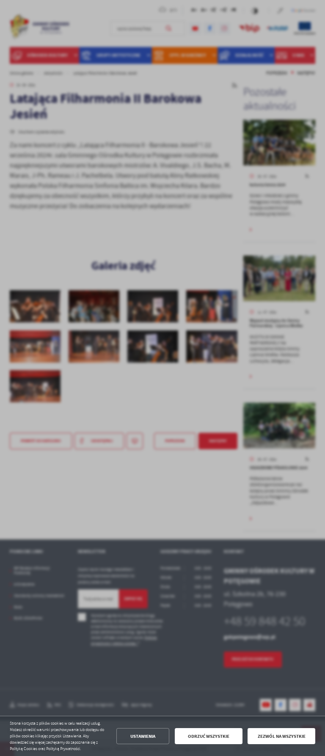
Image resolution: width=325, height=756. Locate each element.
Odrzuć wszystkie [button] (208, 736)
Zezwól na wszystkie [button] (282, 736)
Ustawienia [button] (142, 736)
